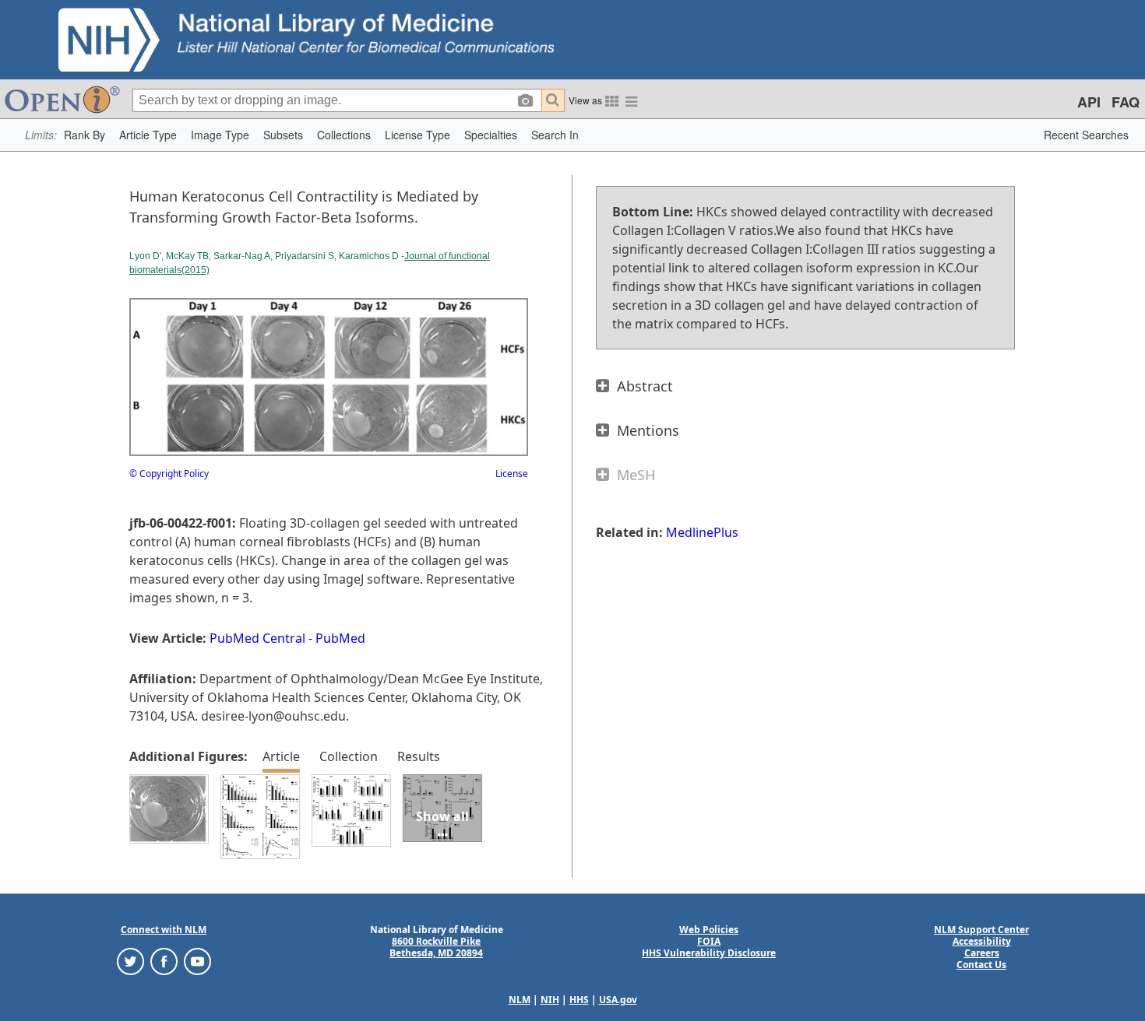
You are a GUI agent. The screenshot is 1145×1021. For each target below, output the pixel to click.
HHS (579, 999)
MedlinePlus (702, 532)
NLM (519, 999)
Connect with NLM (163, 929)
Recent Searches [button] (1086, 134)
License (511, 473)
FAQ (1126, 102)
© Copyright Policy (169, 473)
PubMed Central (257, 638)
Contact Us (981, 964)
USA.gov (618, 999)
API (1089, 102)
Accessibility (982, 941)
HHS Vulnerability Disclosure (709, 953)
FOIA (708, 941)
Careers (981, 953)
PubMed (340, 638)
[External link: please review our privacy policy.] (130, 960)
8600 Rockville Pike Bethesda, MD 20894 (436, 947)
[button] (84, 135)
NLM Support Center (981, 929)
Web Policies (708, 929)
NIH (550, 999)
